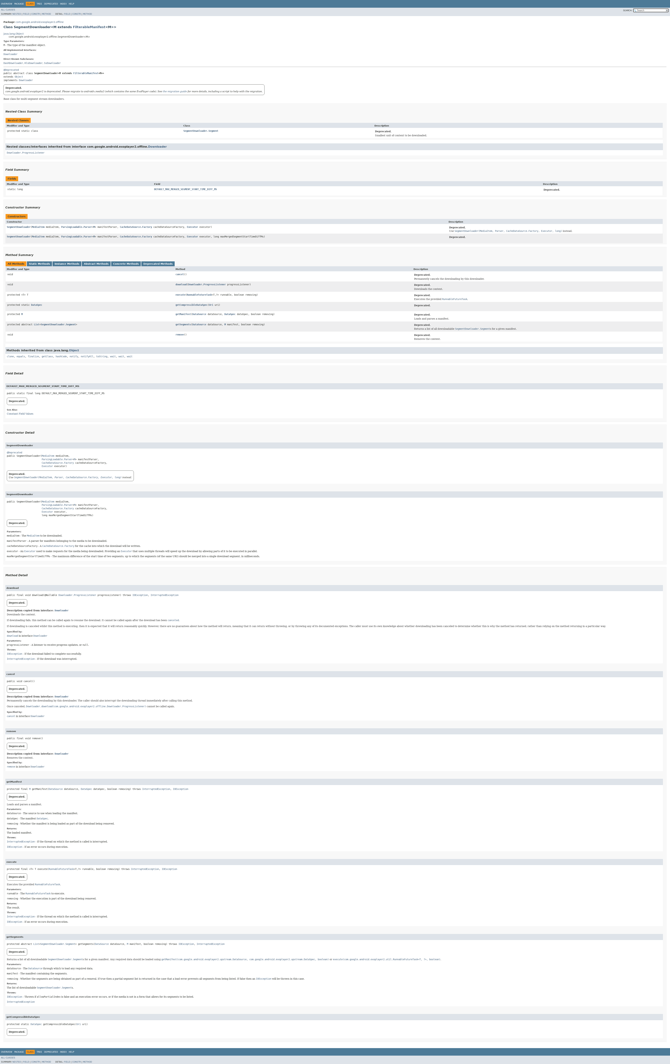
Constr (35, 14)
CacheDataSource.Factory (136, 227)
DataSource (199, 314)
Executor (192, 227)
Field (26, 14)
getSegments (183, 324)
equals (21, 356)
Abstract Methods (96, 263)
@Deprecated (11, 69)
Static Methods (39, 263)
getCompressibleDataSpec (192, 304)
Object (19, 76)
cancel (180, 274)
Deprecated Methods (158, 263)
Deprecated (51, 4)
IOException (140, 595)
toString (101, 356)
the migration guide (175, 91)
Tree (39, 4)
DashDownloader (13, 63)
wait (113, 356)
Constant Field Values (20, 413)
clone (10, 356)
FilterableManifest (89, 27)
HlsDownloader (33, 63)
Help (71, 4)
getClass (47, 356)
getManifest (183, 314)
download (181, 284)
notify (74, 356)
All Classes (8, 10)
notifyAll (87, 356)
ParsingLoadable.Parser (76, 227)
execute (180, 294)
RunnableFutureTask (199, 294)
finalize (33, 356)
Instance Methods (67, 263)
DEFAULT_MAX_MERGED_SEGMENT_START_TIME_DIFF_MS (185, 189)
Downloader (10, 54)
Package (19, 4)
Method (46, 14)
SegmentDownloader (19, 227)
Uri (211, 304)
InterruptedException (164, 595)
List (36, 324)
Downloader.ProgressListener (25, 152)
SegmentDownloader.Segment (200, 130)
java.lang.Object (13, 33)
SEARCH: (627, 10)
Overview (6, 4)
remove (180, 334)
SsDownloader (52, 63)
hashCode (61, 356)
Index (63, 4)
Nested (16, 14)
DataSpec (36, 304)
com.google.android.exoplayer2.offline (40, 22)
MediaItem (38, 227)
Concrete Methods (126, 263)
